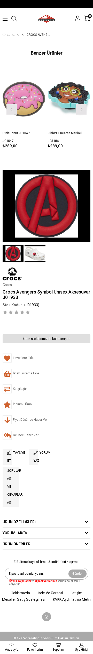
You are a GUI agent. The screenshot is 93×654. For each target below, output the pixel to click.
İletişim (76, 593)
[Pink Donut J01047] (24, 99)
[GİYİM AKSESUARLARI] (17, 35)
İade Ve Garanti (50, 593)
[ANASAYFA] (7, 35)
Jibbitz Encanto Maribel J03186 (66, 133)
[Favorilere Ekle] (23, 108)
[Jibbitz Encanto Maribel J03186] (69, 99)
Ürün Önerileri (17, 544)
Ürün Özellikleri (19, 522)
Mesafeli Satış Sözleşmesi (23, 599)
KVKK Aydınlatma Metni (72, 599)
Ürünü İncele (32, 108)
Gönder (77, 573)
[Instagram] (46, 616)
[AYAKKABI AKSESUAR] (22, 35)
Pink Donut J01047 (16, 133)
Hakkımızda (20, 593)
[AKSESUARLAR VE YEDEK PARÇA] (12, 35)
